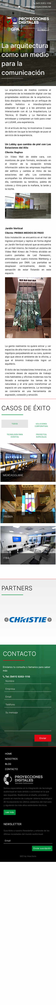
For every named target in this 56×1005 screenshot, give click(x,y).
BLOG (8, 764)
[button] (6, 620)
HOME (8, 753)
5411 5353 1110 (43, 3)
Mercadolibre (13, 475)
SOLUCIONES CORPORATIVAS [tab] (41, 425)
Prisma (8, 516)
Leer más (9, 812)
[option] (28, 620)
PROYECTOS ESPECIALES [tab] (41, 435)
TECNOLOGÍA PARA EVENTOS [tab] (15, 435)
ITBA (6, 557)
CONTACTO (11, 769)
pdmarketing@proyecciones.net (35, 6)
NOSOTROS (11, 758)
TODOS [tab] (15, 424)
